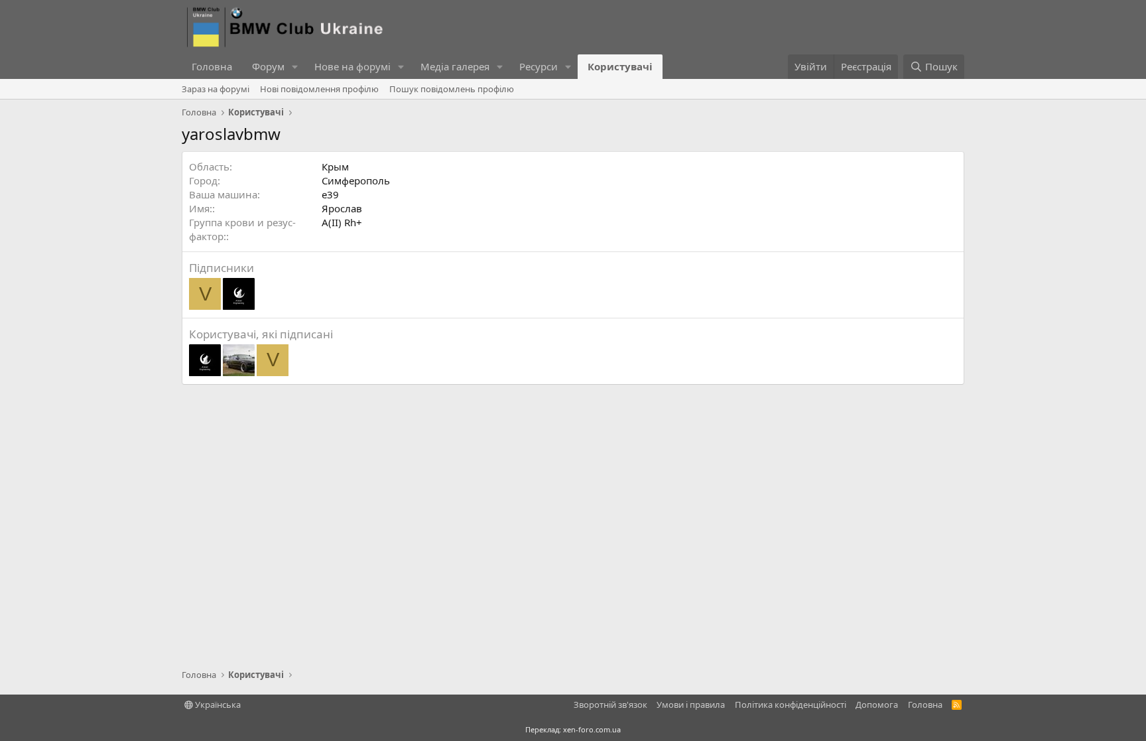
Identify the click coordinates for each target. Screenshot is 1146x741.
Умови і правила (691, 704)
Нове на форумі (352, 66)
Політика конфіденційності (790, 704)
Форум (268, 66)
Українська (217, 704)
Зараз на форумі (215, 89)
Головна (212, 66)
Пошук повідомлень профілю (451, 89)
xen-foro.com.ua (592, 729)
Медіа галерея (454, 66)
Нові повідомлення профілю (319, 89)
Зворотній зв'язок (610, 704)
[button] (295, 66)
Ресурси (538, 66)
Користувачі (620, 66)
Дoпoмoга (877, 704)
